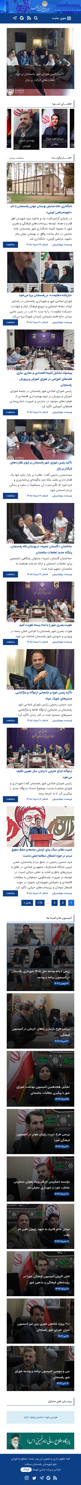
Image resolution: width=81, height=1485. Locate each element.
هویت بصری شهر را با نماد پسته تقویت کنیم (45, 625)
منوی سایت (59, 18)
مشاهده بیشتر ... (15, 158)
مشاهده (10, 245)
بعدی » (27, 903)
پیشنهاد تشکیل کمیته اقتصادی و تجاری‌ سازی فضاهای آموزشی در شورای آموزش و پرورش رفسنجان (44, 379)
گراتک (26, 1469)
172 (40, 903)
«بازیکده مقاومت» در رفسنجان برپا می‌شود (45, 295)
